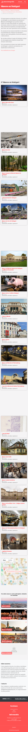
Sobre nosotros (14, 709)
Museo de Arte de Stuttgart (9, 221)
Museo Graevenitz (6, 457)
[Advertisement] (14, 66)
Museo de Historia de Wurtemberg (11, 363)
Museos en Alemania (15, 10)
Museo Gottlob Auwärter (8, 480)
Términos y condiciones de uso (14, 717)
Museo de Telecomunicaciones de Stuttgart (13, 528)
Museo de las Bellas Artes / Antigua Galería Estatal (13, 503)
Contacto (14, 711)
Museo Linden (5, 339)
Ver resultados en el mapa (8, 50)
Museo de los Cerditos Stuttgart (10, 293)
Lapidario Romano (7, 551)
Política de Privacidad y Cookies (14, 720)
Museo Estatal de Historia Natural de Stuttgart (11, 173)
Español (14, 727)
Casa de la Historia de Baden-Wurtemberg (13, 386)
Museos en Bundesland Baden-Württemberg (12, 11)
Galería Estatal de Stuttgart (9, 198)
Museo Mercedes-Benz (8, 102)
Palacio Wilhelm (6, 316)
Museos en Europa (5, 10)
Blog (14, 710)
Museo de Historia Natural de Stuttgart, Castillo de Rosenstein (12, 269)
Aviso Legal (14, 719)
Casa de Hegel (5, 433)
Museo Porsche (6, 150)
